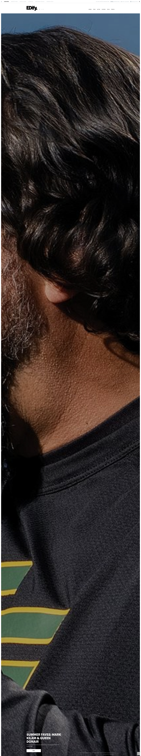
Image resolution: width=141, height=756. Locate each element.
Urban (90, 9)
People (112, 9)
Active (98, 9)
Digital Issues (23, 1)
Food (94, 9)
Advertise (30, 1)
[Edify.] (32, 8)
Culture (103, 9)
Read (34, 750)
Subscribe (6, 1)
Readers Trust (50, 1)
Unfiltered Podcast (39, 1)
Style (108, 9)
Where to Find (14, 1)
